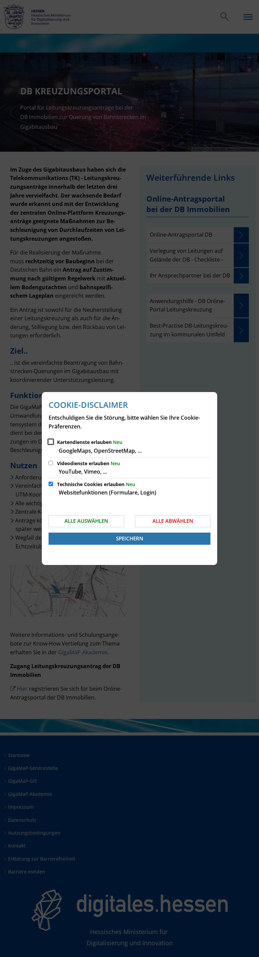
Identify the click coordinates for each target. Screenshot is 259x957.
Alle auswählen (86, 520)
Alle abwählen (172, 520)
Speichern (129, 538)
